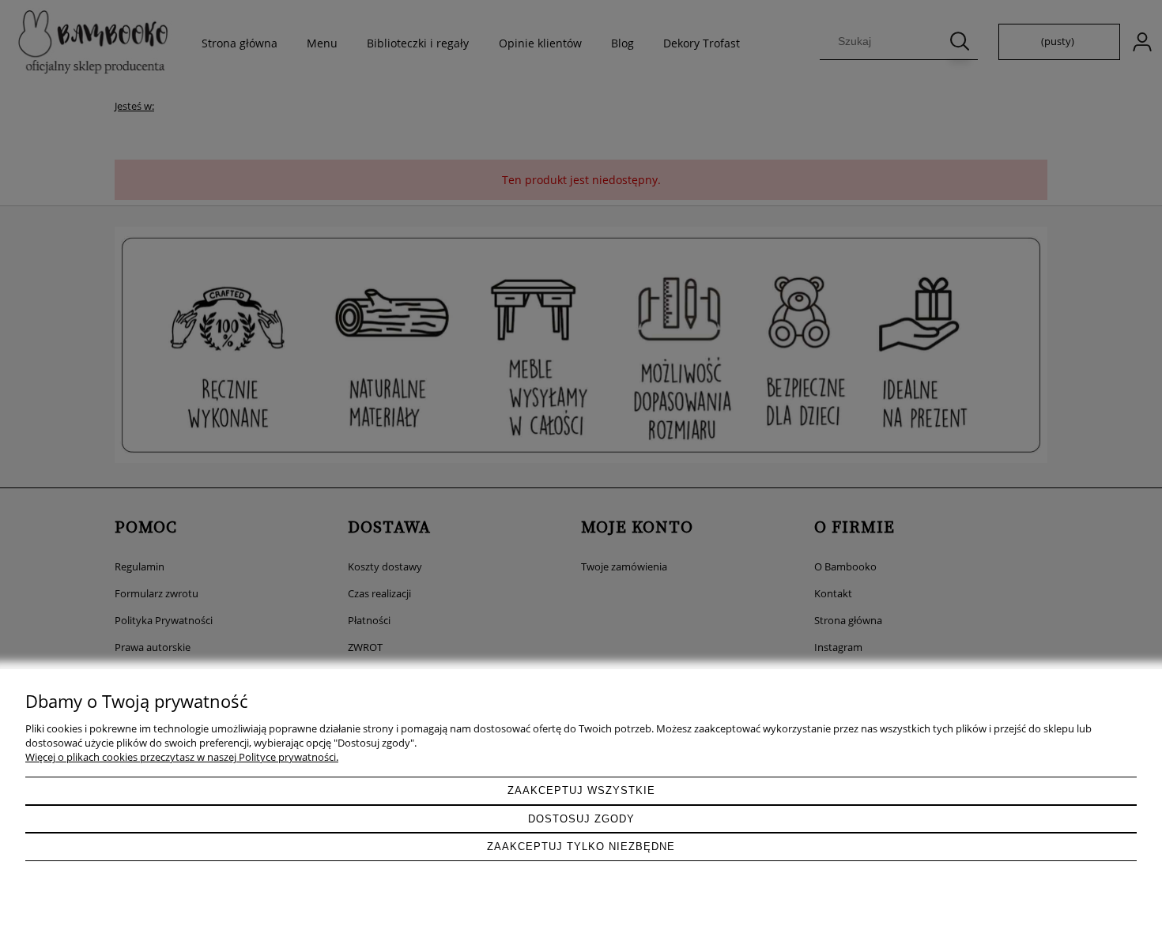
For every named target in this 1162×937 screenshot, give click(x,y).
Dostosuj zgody (581, 819)
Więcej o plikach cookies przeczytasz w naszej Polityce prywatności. (181, 757)
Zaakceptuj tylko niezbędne (581, 846)
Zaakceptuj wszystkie (581, 790)
